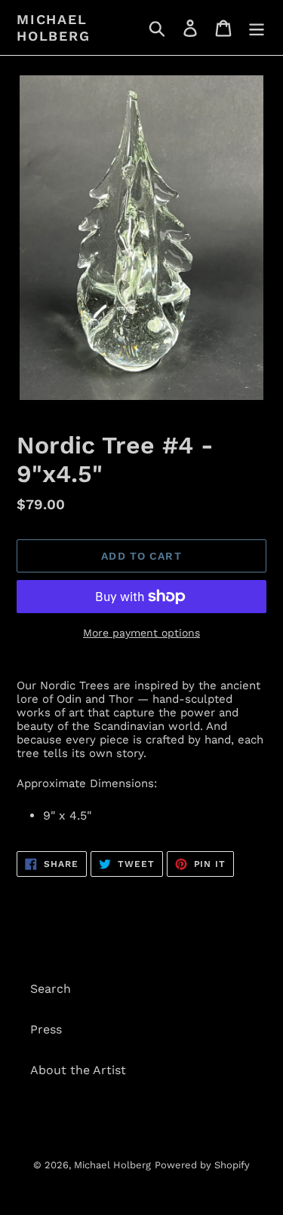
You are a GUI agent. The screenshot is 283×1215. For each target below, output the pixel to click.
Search (50, 988)
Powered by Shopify (202, 1165)
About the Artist (78, 1070)
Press (46, 1029)
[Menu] (256, 27)
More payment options (141, 633)
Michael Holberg (54, 27)
